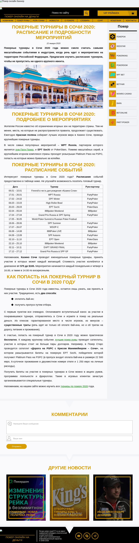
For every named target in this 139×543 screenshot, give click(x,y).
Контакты (131, 20)
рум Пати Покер (24, 149)
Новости (54, 20)
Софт (100, 20)
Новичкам (8, 20)
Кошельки (116, 20)
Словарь (84, 20)
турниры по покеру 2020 (74, 386)
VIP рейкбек (111, 13)
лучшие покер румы (66, 339)
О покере (69, 20)
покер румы (23, 20)
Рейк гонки (38, 20)
